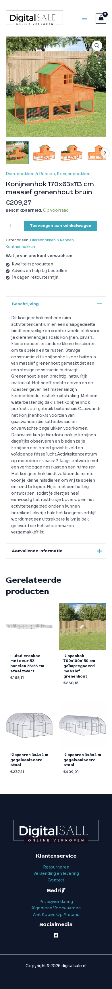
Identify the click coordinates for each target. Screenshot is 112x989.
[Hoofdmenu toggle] (84, 18)
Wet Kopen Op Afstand (56, 914)
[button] (97, 46)
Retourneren (56, 867)
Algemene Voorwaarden (56, 908)
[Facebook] (56, 935)
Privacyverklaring (56, 901)
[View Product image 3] (71, 152)
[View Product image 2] (44, 152)
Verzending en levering (56, 873)
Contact (56, 880)
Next (105, 152)
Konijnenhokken (73, 173)
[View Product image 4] (99, 152)
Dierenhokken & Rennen (30, 173)
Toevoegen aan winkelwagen (60, 225)
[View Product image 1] (17, 152)
